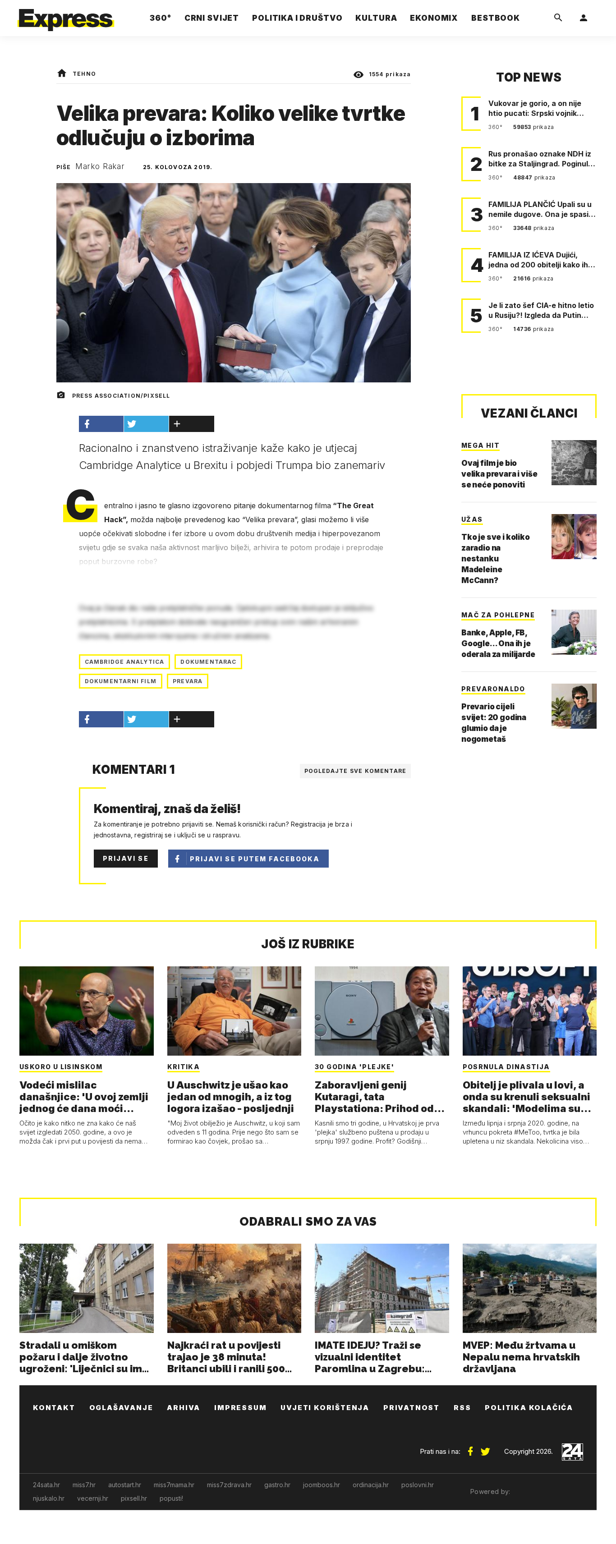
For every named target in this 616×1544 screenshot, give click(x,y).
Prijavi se (126, 858)
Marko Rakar (100, 166)
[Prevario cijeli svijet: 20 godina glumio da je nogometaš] (574, 706)
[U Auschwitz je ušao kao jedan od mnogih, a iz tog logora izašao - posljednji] (234, 1011)
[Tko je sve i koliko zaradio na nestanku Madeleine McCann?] (574, 536)
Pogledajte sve (355, 770)
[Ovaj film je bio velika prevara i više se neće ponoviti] (574, 462)
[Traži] (558, 18)
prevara (187, 681)
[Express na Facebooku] (470, 1448)
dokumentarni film (120, 681)
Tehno (84, 73)
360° (496, 127)
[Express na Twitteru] (485, 1448)
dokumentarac (208, 661)
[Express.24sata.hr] (66, 15)
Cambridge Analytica (125, 661)
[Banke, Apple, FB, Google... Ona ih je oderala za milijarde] (574, 632)
